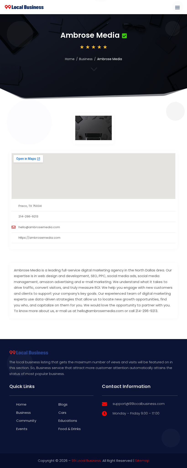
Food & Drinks (69, 428)
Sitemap (142, 460)
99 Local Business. (86, 460)
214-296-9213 (28, 216)
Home (70, 59)
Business (86, 59)
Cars (62, 412)
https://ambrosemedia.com (39, 237)
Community (26, 420)
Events (21, 428)
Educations (67, 420)
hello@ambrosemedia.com (39, 227)
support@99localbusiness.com (139, 403)
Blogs (63, 404)
